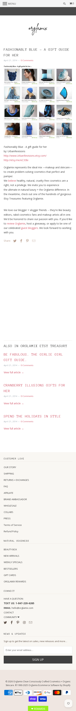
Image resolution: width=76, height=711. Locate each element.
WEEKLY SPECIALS (13, 562)
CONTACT (9, 612)
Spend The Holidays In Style (32, 416)
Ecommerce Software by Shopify (54, 685)
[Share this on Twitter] (14, 241)
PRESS (7, 518)
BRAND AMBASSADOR (15, 499)
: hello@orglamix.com (18, 607)
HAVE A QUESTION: (14, 598)
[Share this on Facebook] (21, 241)
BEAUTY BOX (10, 549)
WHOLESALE (10, 505)
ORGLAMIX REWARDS (15, 581)
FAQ (6, 486)
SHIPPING (9, 473)
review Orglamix (16, 223)
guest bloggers (29, 228)
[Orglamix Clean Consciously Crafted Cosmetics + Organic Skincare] (38, 30)
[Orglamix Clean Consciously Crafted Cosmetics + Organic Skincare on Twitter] (6, 622)
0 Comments (27, 60)
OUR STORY (10, 467)
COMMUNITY (10, 617)
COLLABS (8, 512)
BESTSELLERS (11, 568)
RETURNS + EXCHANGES (16, 480)
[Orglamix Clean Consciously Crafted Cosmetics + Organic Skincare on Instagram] (25, 622)
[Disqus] (28, 290)
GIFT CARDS (10, 575)
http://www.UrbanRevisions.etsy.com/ (25, 155)
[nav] (9, 3)
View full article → (14, 372)
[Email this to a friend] (33, 241)
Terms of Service (13, 525)
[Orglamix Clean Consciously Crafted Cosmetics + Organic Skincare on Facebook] (12, 622)
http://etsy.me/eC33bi (16, 160)
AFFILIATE (8, 492)
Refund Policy (11, 531)
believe (12, 180)
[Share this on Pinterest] (27, 241)
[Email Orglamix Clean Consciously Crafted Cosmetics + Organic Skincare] (31, 622)
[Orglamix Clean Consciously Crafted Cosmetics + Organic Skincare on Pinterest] (18, 622)
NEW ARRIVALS (11, 555)
